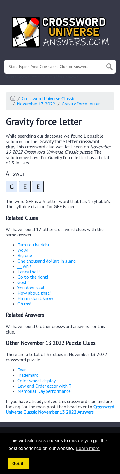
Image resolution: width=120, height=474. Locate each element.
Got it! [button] (18, 463)
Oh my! (24, 304)
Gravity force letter (81, 104)
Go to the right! (32, 277)
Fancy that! (28, 272)
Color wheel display (36, 380)
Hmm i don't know (35, 298)
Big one (24, 255)
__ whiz (24, 266)
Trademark (27, 375)
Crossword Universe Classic (48, 98)
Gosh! (23, 282)
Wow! (22, 250)
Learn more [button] (88, 448)
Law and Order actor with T (44, 386)
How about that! (34, 293)
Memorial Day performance (44, 391)
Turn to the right (33, 245)
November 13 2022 (36, 104)
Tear (21, 370)
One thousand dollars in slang (46, 261)
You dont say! (30, 288)
